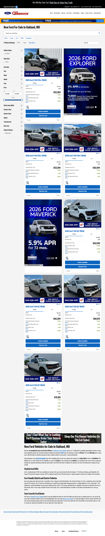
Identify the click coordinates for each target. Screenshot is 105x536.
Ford (25, 43)
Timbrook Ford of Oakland (59, 450)
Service (89, 13)
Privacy (63, 531)
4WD (22, 38)
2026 (6, 38)
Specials (63, 13)
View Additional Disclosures (73, 531)
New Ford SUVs (17, 512)
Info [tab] (52, 83)
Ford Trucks (69, 13)
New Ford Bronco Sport (86, 512)
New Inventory (57, 13)
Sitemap (56, 531)
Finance (82, 13)
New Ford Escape (44, 512)
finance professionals (67, 499)
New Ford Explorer (54, 512)
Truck (12, 38)
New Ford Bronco (75, 512)
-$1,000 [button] (59, 94)
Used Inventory (76, 13)
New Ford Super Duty (65, 512)
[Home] (8, 13)
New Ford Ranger (35, 512)
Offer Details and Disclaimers (72, 114)
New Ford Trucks (8, 512)
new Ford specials (41, 458)
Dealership (97, 13)
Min (4, 91)
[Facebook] (16, 7)
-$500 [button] (59, 98)
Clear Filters (32, 43)
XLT (17, 38)
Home (51, 13)
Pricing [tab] (34, 83)
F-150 (18, 43)
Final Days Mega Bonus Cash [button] (32, 98)
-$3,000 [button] (59, 101)
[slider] (4, 100)
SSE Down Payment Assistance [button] (32, 95)
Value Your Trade (43, 116)
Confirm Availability (43, 111)
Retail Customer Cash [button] (30, 101)
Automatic (29, 38)
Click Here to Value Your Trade (61, 3)
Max (14, 91)
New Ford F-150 (25, 512)
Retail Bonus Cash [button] (30, 328)
